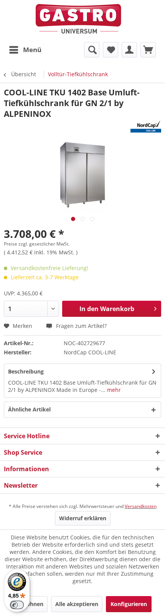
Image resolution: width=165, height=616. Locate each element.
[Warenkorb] (148, 49)
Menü (32, 49)
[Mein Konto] (129, 49)
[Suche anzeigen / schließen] (91, 49)
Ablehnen (30, 604)
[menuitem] (25, 49)
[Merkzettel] (110, 49)
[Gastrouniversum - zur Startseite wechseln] (78, 18)
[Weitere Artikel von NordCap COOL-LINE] (145, 126)
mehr (113, 389)
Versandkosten (141, 506)
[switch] (17, 605)
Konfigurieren (129, 604)
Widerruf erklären (82, 518)
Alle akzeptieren (76, 604)
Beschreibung (26, 371)
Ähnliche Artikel (29, 409)
